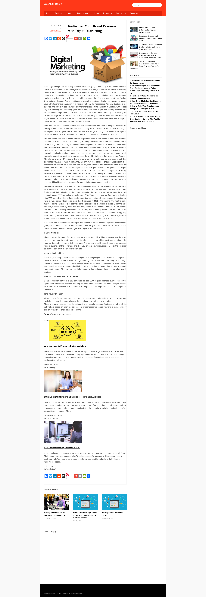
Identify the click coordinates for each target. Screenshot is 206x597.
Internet (69, 13)
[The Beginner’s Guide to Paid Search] (114, 502)
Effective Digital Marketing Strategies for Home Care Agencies (72, 397)
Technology (107, 13)
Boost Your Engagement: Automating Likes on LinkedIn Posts (150, 38)
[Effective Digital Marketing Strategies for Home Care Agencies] (63, 382)
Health (96, 13)
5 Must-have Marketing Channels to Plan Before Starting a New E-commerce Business (85, 515)
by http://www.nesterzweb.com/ (57, 314)
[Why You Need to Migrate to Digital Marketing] (67, 331)
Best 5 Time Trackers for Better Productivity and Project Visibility (148, 30)
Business (58, 13)
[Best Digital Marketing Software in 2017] (63, 432)
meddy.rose (55, 31)
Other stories (121, 13)
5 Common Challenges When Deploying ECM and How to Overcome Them (150, 47)
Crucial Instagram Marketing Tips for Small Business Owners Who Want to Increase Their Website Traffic (145, 119)
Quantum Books (53, 3)
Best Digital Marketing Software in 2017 (62, 448)
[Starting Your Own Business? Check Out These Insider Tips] (56, 502)
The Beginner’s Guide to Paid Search (112, 513)
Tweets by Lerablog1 (138, 128)
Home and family (82, 13)
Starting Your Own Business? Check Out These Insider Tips (55, 513)
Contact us (134, 13)
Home (48, 13)
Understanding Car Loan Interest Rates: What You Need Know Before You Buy (150, 55)
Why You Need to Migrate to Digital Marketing (65, 346)
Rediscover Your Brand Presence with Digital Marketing (92, 28)
